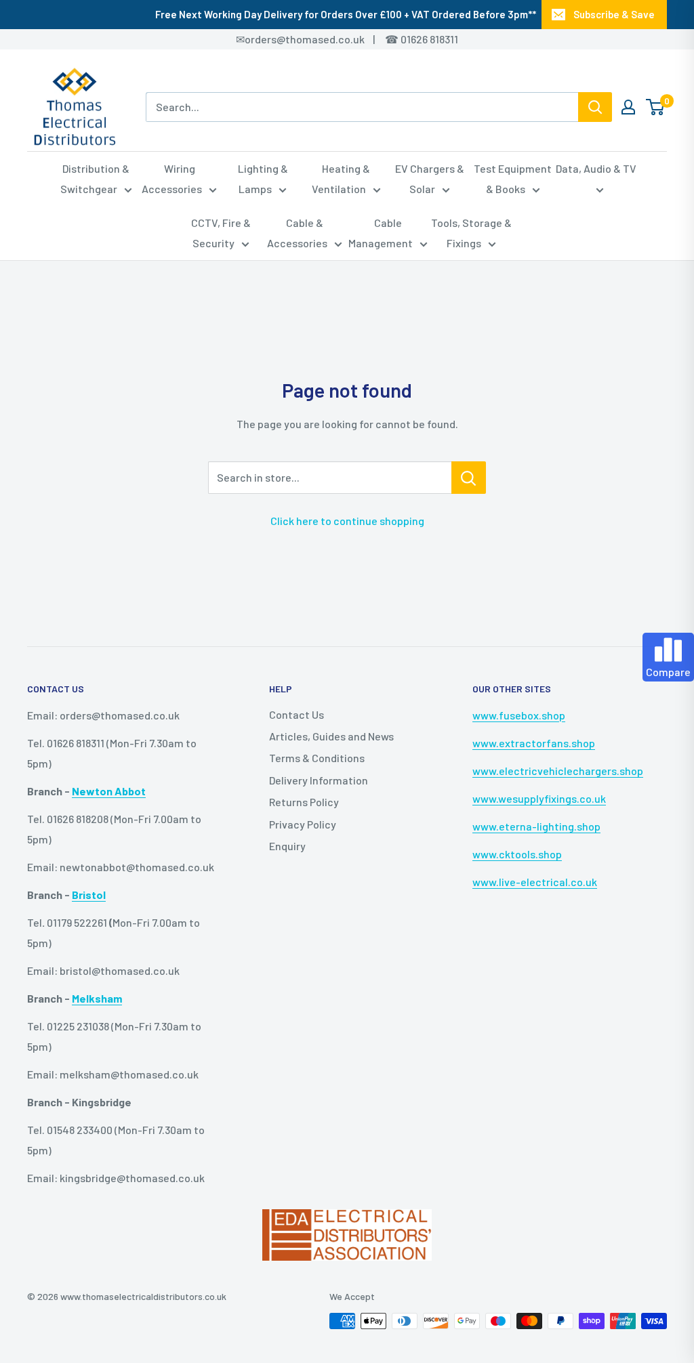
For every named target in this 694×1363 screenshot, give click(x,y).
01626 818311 (429, 39)
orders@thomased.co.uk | (317, 39)
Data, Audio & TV (596, 168)
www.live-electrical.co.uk (534, 881)
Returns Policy (304, 801)
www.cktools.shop (517, 853)
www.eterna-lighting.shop (536, 826)
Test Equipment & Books (513, 178)
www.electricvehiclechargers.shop (557, 770)
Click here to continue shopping (347, 520)
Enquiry (287, 845)
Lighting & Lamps (263, 178)
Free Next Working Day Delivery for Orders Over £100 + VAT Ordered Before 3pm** (345, 14)
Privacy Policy (302, 824)
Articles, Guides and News (331, 736)
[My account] (628, 107)
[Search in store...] (468, 477)
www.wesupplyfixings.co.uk (539, 798)
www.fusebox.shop (518, 715)
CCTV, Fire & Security (221, 232)
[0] (655, 107)
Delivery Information (318, 780)
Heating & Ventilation (341, 178)
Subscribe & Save (614, 14)
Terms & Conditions (317, 757)
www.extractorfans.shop (533, 742)
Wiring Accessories (172, 178)
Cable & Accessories (297, 232)
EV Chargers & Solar (429, 178)
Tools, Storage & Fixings (471, 232)
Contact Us (296, 714)
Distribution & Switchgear (95, 178)
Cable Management (380, 232)
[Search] (595, 107)
